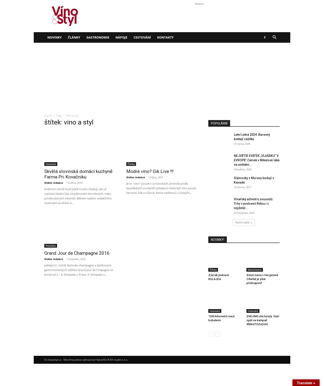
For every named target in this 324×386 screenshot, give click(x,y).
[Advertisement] (162, 76)
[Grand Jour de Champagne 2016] (80, 230)
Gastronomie (97, 37)
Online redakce (53, 182)
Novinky (54, 37)
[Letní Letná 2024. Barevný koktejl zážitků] (219, 140)
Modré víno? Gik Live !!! (149, 171)
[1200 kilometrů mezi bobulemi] (225, 301)
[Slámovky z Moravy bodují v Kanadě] (219, 183)
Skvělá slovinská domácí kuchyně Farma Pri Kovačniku (78, 174)
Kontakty (165, 37)
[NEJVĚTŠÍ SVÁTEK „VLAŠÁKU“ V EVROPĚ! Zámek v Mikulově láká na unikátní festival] (219, 161)
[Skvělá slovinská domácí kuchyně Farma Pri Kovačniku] (80, 148)
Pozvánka (51, 245)
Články (74, 37)
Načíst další (242, 222)
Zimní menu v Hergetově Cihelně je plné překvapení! (262, 279)
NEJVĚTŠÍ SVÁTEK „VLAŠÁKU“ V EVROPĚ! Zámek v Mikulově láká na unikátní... (256, 160)
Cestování (142, 37)
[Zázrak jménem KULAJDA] (225, 260)
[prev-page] (211, 333)
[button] (274, 38)
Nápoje (121, 37)
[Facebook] (264, 37)
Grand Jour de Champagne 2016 (77, 253)
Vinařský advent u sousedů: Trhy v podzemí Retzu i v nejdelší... (253, 203)
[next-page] (218, 333)
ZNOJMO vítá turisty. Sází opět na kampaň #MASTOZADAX (262, 320)
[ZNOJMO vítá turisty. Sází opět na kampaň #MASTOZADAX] (263, 301)
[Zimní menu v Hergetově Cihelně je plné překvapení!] (263, 260)
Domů (48, 115)
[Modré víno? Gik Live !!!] (162, 148)
